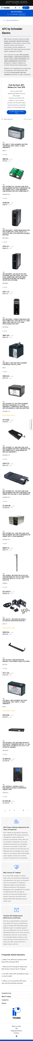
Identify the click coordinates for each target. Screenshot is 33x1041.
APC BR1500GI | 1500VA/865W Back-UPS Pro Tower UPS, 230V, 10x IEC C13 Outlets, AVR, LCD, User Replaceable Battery (16, 233)
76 (23, 810)
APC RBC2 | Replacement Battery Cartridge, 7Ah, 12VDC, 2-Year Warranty (15, 702)
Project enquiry (22, 14)
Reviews (16, 1033)
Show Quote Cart (31, 424)
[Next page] (28, 810)
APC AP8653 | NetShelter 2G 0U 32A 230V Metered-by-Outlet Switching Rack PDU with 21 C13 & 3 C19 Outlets (16, 578)
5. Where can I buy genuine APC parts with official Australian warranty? (14, 982)
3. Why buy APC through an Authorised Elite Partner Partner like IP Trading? (14, 968)
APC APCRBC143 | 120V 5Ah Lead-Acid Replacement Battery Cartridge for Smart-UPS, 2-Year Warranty (16, 535)
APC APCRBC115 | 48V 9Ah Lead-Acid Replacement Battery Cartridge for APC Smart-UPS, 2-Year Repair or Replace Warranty (16, 450)
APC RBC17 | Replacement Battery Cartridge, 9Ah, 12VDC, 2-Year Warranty (15, 146)
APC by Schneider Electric (12, 20)
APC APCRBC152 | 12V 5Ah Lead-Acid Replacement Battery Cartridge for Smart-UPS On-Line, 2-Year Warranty (16, 492)
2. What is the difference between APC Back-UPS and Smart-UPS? (14, 961)
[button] (31, 8)
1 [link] (5, 810)
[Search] (19, 7)
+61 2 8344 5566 (14, 14)
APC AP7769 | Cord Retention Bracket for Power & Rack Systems (16, 660)
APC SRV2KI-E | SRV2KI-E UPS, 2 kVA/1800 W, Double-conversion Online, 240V (14, 788)
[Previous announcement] (3, 3)
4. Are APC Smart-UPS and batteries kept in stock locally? (15, 975)
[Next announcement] (30, 3)
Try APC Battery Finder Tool (16, 112)
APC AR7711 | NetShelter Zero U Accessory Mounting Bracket (14, 620)
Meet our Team (16, 1026)
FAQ (16, 1028)
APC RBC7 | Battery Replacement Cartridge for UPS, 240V (15, 363)
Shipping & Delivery (16, 1030)
